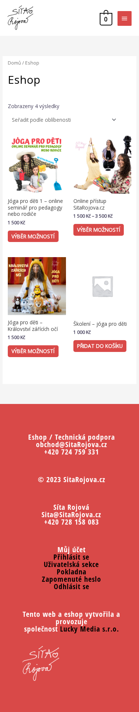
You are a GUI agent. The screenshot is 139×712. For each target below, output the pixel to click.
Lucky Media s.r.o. (89, 629)
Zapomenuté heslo (71, 579)
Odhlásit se (71, 586)
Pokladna (71, 572)
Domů (14, 63)
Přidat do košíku (100, 345)
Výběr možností (32, 236)
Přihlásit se (71, 557)
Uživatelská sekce (71, 564)
